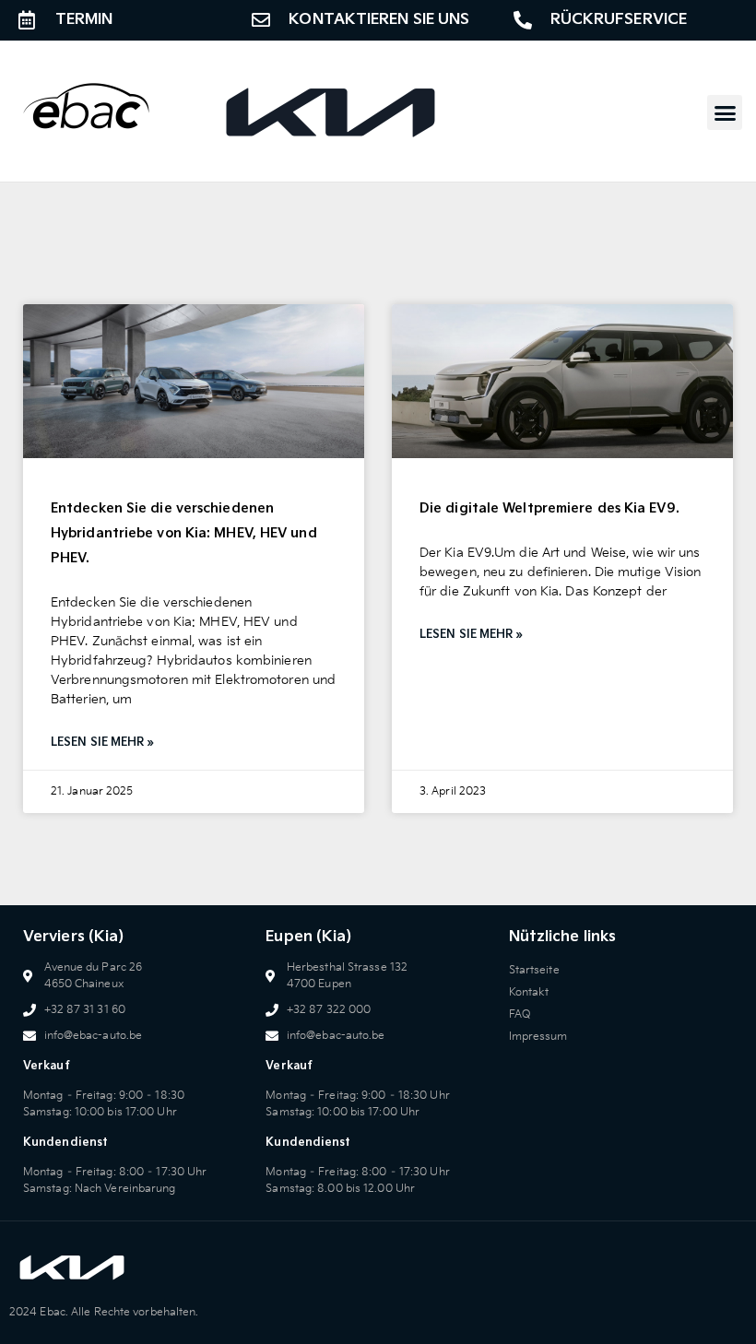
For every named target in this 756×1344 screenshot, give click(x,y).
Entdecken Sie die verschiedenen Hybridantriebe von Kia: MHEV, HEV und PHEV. (184, 533)
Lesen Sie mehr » (103, 742)
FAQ (519, 1014)
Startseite (534, 970)
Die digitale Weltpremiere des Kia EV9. (549, 508)
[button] (724, 112)
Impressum (538, 1036)
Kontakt (529, 992)
